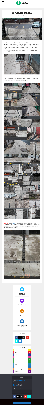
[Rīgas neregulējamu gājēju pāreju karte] (22, 321)
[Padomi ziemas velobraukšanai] (22, 289)
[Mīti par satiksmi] (22, 311)
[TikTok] (16, 341)
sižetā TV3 (14, 223)
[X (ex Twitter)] (23, 337)
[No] (40, 401)
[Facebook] (16, 337)
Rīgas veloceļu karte (22, 304)
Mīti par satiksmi (22, 315)
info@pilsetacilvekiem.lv (20, 380)
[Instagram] (20, 337)
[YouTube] (27, 337)
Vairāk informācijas (27, 402)
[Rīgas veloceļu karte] (22, 301)
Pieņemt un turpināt (17, 402)
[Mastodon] (20, 341)
